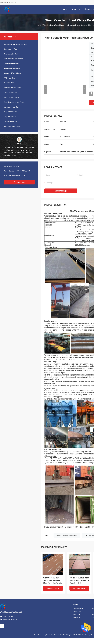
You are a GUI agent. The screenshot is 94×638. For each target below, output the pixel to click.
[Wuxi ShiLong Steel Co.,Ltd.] (7, 9)
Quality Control (77, 614)
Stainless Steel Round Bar (13, 59)
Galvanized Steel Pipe (11, 63)
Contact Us (76, 617)
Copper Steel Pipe (10, 112)
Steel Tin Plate (9, 83)
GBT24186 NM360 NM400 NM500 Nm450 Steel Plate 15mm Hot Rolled (79, 580)
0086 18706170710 (23, 171)
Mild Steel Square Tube (12, 88)
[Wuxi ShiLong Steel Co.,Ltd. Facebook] (91, 94)
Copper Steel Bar (10, 117)
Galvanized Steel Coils (12, 68)
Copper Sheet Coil (10, 121)
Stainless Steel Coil (11, 54)
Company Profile (78, 608)
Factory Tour (77, 611)
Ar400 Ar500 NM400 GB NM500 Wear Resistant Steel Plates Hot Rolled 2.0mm (52, 580)
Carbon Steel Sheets (11, 97)
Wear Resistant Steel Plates (53, 25)
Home (39, 25)
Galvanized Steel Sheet (12, 73)
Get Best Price (53, 588)
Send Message (61, 191)
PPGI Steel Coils (9, 78)
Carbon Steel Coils (10, 92)
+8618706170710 (18, 175)
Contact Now (19, 182)
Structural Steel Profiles (12, 126)
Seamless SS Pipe (10, 49)
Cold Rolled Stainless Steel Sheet (16, 44)
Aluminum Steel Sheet (12, 107)
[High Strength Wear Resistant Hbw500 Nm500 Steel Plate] (53, 564)
